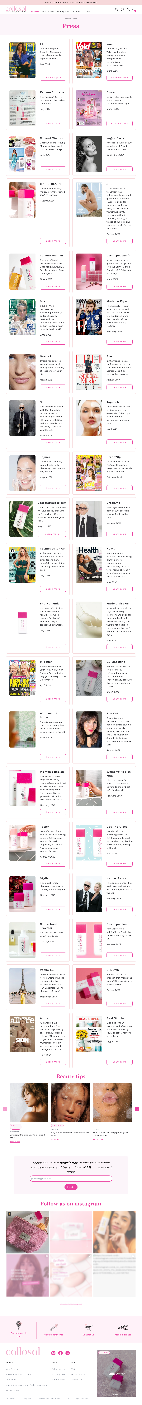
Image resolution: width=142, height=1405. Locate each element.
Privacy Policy (27, 1399)
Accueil (68, 18)
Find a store (58, 1379)
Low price (11, 1379)
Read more (15, 1142)
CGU (67, 1399)
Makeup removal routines (19, 1374)
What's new (48, 11)
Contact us (77, 1379)
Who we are (58, 1369)
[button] (133, 9)
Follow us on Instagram (71, 1304)
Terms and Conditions (49, 1399)
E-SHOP (35, 11)
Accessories (12, 1390)
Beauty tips (63, 11)
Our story (77, 11)
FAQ (73, 1369)
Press (87, 11)
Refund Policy (78, 1374)
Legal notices (81, 1399)
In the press (58, 1374)
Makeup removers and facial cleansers (26, 1385)
